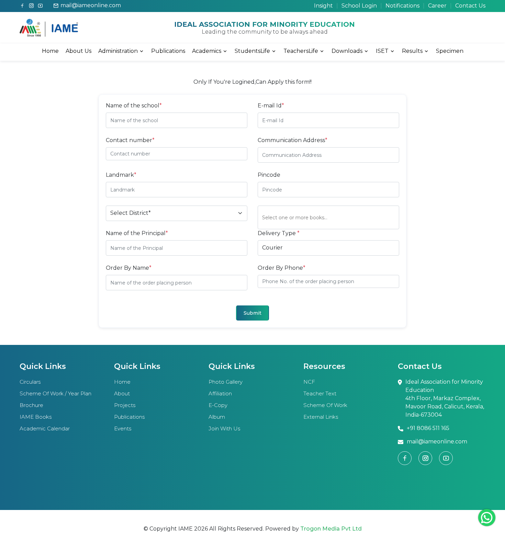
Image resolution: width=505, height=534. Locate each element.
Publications (168, 51)
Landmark (121, 175)
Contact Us (470, 5)
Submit (252, 313)
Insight (323, 5)
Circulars (30, 382)
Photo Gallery (226, 382)
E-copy (218, 405)
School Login (359, 5)
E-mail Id (271, 105)
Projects (124, 405)
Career (437, 5)
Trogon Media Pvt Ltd (331, 528)
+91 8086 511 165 (428, 428)
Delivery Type (279, 233)
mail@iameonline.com (90, 5)
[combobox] (330, 217)
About (122, 393)
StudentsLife (252, 51)
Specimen (449, 51)
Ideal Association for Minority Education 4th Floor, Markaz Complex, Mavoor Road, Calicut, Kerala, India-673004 (444, 398)
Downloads (347, 51)
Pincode (269, 175)
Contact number (130, 140)
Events (122, 428)
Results (412, 51)
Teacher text (319, 393)
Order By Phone (281, 268)
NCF (309, 382)
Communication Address (292, 140)
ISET (382, 51)
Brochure (31, 405)
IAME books (36, 417)
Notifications (402, 5)
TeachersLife (300, 51)
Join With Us (224, 428)
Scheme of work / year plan (55, 393)
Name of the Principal (137, 233)
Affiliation (220, 393)
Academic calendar (45, 428)
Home (50, 51)
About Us (78, 51)
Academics (206, 51)
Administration (118, 51)
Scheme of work (325, 405)
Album (217, 417)
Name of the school (134, 105)
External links (320, 417)
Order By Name (129, 268)
